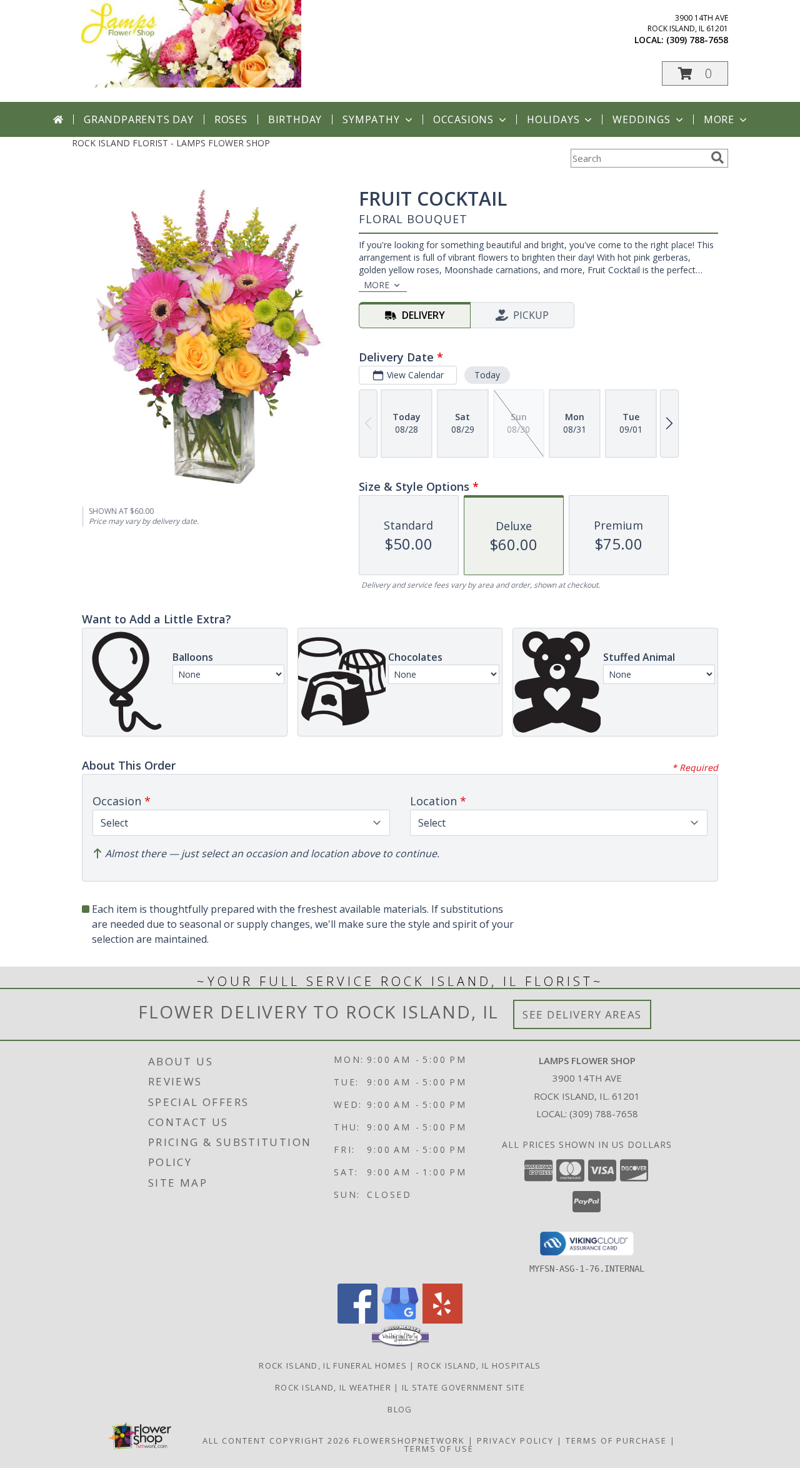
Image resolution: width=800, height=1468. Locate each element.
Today (487, 375)
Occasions (463, 119)
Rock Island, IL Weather (333, 1387)
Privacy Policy (515, 1440)
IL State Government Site (463, 1387)
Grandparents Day (139, 119)
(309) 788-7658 (697, 40)
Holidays (553, 119)
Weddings (641, 119)
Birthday (295, 119)
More (719, 119)
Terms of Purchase (616, 1440)
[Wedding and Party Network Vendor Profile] (400, 1343)
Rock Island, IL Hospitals (479, 1365)
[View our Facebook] (358, 1320)
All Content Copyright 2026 (276, 1440)
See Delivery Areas (582, 1014)
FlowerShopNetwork (409, 1440)
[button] (695, 73)
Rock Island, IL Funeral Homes (333, 1365)
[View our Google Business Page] (400, 1320)
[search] (718, 157)
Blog (400, 1409)
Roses (231, 119)
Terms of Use (439, 1448)
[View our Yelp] (442, 1320)
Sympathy (370, 119)
